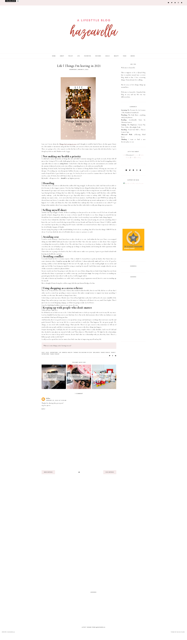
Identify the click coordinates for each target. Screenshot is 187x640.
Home (54, 56)
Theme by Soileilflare (178, 632)
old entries (110, 472)
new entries (48, 472)
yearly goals (105, 352)
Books (133, 56)
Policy (70, 56)
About (62, 56)
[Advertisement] (79, 455)
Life (78, 56)
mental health (67, 352)
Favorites (87, 56)
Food (124, 56)
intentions (54, 352)
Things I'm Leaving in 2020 (68, 144)
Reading (138, 157)
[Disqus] (57, 505)
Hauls (107, 56)
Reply (43, 409)
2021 (43, 352)
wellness (96, 352)
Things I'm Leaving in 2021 (82, 352)
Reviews (98, 56)
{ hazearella (11, 632)
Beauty (116, 56)
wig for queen (46, 405)
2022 (47, 352)
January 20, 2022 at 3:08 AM (56, 400)
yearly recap (54, 354)
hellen (48, 398)
